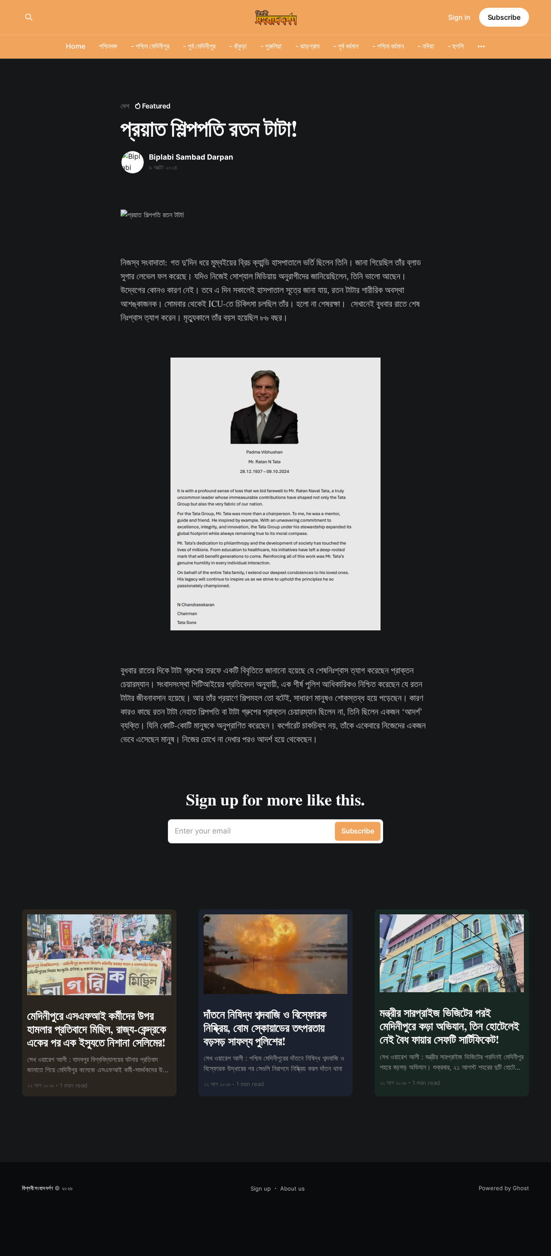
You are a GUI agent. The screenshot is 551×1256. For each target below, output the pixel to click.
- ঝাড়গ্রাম (307, 46)
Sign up (261, 1188)
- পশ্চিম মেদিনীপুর (150, 46)
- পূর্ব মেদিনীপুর (199, 46)
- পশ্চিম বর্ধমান (388, 46)
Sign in (459, 17)
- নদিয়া (426, 46)
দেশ (125, 106)
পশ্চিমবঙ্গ (108, 46)
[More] (481, 46)
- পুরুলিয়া (271, 46)
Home (75, 46)
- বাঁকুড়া (238, 46)
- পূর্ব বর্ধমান (346, 46)
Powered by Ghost (504, 1188)
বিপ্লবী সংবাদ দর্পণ (37, 1188)
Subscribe (504, 17)
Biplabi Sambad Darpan (191, 157)
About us (292, 1188)
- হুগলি (456, 46)
